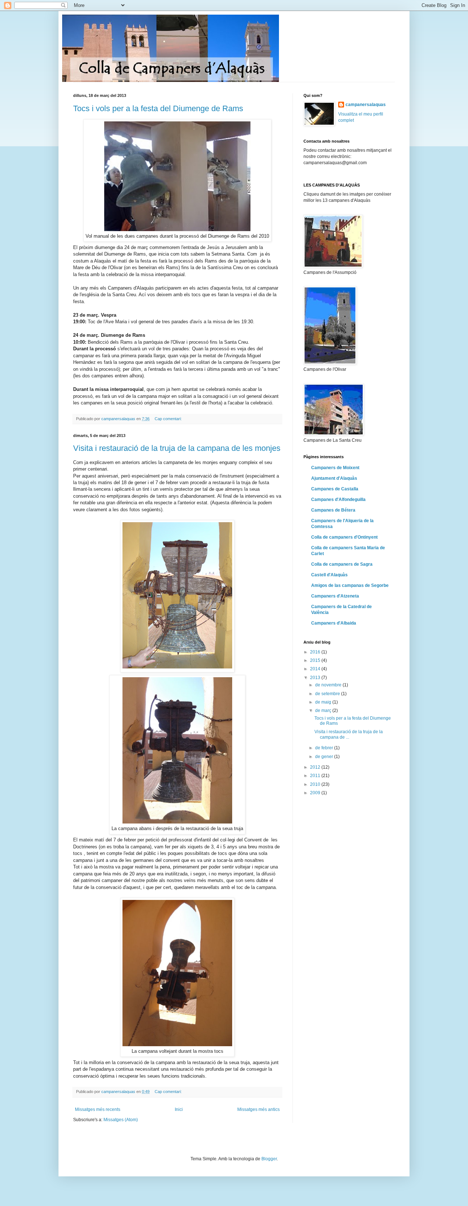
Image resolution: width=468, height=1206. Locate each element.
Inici (179, 1109)
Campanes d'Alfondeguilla (338, 499)
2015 (315, 660)
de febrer (324, 747)
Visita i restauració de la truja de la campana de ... (348, 734)
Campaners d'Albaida (333, 623)
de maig (323, 702)
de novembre (329, 684)
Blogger (269, 1158)
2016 (315, 652)
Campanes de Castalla (334, 488)
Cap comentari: (169, 419)
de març (323, 710)
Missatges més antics (258, 1109)
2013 (315, 677)
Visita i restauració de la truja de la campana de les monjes (176, 448)
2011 (315, 775)
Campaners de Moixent (335, 467)
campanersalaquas (366, 104)
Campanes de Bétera (333, 510)
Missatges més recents (97, 1109)
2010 (315, 784)
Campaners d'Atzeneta (335, 596)
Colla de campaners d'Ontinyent (344, 537)
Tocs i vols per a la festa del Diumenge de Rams (158, 108)
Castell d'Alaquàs (329, 574)
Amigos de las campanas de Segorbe (350, 585)
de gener (324, 756)
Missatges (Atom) (120, 1119)
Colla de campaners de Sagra (342, 564)
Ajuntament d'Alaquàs (334, 478)
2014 (315, 668)
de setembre (328, 693)
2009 (315, 792)
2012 (315, 767)
